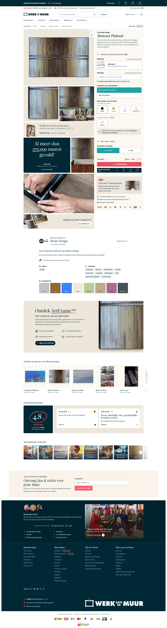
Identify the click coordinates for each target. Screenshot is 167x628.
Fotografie (89, 270)
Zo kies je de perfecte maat (133, 73)
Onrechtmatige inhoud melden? (90, 614)
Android (62, 133)
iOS (55, 133)
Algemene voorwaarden (65, 614)
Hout (116, 273)
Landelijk (99, 273)
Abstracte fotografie (92, 277)
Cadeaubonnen (61, 537)
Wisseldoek (106, 95)
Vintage (117, 270)
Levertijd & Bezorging (63, 535)
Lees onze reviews (47, 169)
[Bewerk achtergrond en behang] (91, 35)
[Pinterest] (35, 589)
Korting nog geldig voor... (119, 170)
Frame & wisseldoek (109, 90)
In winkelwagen (120, 164)
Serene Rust (106, 277)
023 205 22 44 (59, 526)
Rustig (42, 270)
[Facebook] (38, 589)
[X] (41, 589)
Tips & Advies (81, 20)
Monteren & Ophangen (34, 537)
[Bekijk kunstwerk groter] (91, 31)
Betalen (29, 535)
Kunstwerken (28, 20)
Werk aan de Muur (125, 547)
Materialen (68, 20)
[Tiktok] (44, 589)
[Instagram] (32, 589)
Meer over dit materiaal (134, 59)
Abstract (98, 270)
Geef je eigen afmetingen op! (114, 81)
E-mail (70, 526)
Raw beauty (108, 273)
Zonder (109, 150)
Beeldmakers (54, 20)
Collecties (41, 20)
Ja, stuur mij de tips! (83, 488)
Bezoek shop (121, 241)
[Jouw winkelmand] (141, 14)
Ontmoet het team (94, 535)
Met (131, 150)
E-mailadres (79, 478)
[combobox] (75, 14)
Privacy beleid (105, 614)
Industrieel (89, 273)
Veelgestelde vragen (34, 532)
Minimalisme (108, 270)
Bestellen (59, 532)
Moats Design (105, 32)
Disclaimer (76, 614)
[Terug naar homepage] (36, 14)
